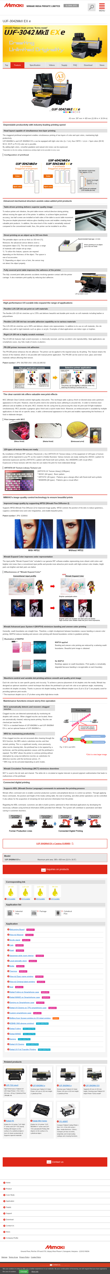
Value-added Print (42, 1023)
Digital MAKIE (15, 1034)
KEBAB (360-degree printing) (21, 1023)
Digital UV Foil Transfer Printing (22, 1049)
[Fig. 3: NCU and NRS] (83, 706)
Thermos (13, 971)
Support (9, 1213)
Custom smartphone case (20, 1013)
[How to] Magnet (16, 935)
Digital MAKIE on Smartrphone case (24, 997)
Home (8, 1183)
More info (35, 1272)
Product (9, 1189)
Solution (55, 1018)
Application (30, 929)
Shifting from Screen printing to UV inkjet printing (30, 1018)
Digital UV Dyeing (16, 1044)
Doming (12, 1039)
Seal (11, 987)
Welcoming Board (16, 929)
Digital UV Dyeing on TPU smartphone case (27, 1008)
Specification (35, 65)
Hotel (11, 950)
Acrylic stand (14, 940)
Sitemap (4, 1257)
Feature (17, 65)
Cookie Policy (36, 1257)
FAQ (75, 65)
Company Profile (12, 1238)
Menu (102, 10)
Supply (64, 65)
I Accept (24, 1272)
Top (6, 65)
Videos (52, 65)
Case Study (10, 1195)
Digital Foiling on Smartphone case (24, 992)
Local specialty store (18, 961)
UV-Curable (11, 899)
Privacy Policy (24, 1257)
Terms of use (13, 1257)
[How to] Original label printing (22, 982)
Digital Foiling (15, 1028)
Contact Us (10, 1226)
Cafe (11, 945)
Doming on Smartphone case (21, 1002)
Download (88, 65)
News (102, 65)
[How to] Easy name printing (21, 976)
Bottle (11, 966)
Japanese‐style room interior (21, 955)
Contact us (56, 1265)
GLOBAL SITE (71, 6)
